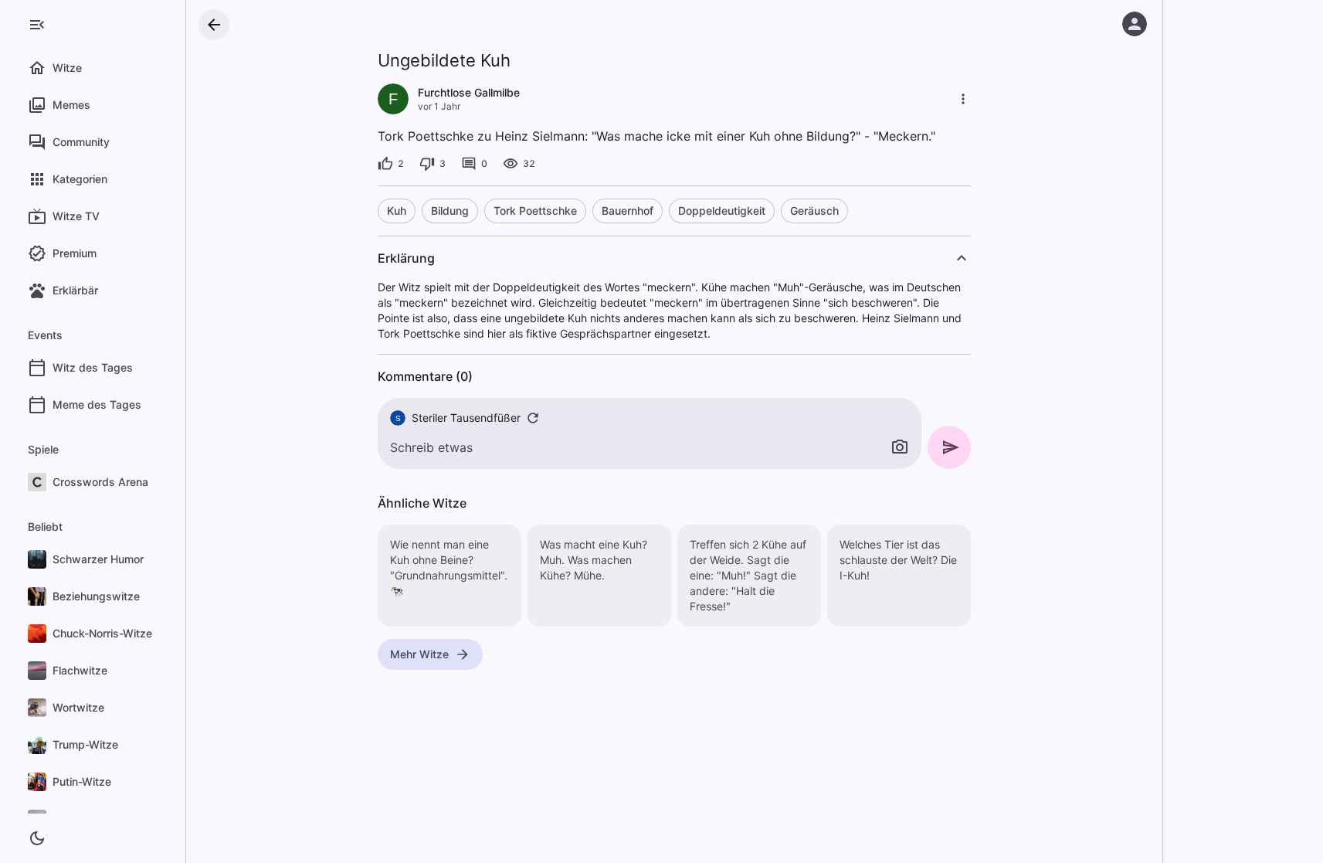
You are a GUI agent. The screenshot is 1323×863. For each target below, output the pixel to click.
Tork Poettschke (535, 210)
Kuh (396, 210)
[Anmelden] (1134, 23)
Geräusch (814, 210)
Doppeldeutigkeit (721, 210)
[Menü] (37, 24)
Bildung (450, 210)
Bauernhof (627, 210)
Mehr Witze (419, 654)
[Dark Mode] (37, 838)
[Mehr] (963, 99)
